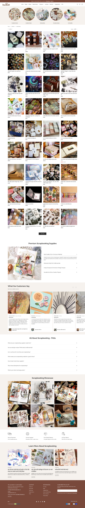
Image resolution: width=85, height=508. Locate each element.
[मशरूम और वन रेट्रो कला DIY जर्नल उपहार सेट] (16, 150)
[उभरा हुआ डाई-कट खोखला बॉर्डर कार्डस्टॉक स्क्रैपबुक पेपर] (34, 62)
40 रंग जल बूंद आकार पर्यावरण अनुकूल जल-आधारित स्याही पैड (50, 49)
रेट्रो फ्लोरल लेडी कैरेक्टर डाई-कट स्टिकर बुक (14, 115)
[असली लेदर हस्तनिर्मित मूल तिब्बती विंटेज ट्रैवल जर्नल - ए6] (34, 39)
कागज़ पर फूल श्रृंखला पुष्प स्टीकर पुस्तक (67, 138)
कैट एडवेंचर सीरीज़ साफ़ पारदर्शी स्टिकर (48, 226)
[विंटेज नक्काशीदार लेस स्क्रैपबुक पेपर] (34, 129)
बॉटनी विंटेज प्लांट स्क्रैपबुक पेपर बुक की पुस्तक (50, 159)
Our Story (44, 486)
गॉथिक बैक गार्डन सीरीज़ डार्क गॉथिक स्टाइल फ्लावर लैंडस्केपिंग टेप (15, 94)
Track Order (31, 488)
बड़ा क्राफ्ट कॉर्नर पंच (11, 48)
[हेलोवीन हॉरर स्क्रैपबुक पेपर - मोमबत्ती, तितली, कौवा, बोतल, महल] (69, 62)
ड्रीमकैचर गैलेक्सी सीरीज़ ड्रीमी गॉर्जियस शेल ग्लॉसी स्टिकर (33, 94)
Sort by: (72, 29)
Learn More (10, 496)
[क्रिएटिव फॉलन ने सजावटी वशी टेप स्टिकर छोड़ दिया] (69, 172)
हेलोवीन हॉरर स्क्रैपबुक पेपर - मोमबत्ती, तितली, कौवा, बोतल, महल (68, 72)
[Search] (77, 4)
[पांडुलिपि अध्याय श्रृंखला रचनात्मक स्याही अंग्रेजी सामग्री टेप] (69, 84)
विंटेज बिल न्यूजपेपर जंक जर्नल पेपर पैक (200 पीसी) (68, 115)
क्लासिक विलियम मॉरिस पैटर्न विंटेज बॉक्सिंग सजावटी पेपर (51, 115)
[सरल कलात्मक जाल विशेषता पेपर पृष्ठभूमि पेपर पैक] (69, 217)
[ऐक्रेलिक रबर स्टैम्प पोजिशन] (34, 194)
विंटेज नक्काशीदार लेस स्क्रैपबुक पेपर (31, 138)
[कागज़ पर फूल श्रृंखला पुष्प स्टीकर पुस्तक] (69, 129)
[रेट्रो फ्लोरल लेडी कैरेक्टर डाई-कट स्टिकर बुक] (16, 106)
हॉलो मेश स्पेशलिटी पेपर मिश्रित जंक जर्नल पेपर (49, 138)
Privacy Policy (45, 495)
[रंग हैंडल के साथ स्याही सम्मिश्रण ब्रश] (69, 194)
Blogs (44, 488)
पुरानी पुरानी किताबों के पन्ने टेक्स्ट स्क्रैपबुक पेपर (32, 159)
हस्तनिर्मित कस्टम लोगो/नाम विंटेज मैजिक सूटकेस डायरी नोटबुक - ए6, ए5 (51, 94)
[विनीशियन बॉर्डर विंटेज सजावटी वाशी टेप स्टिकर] (16, 217)
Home (9, 26)
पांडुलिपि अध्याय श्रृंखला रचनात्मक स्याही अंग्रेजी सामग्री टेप (69, 94)
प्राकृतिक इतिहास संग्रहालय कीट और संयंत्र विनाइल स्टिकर (50, 205)
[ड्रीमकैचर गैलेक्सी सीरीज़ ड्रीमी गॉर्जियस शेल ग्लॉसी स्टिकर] (34, 84)
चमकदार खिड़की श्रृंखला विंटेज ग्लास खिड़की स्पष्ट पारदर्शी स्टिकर (33, 116)
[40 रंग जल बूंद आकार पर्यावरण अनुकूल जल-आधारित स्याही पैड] (51, 39)
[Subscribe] (76, 491)
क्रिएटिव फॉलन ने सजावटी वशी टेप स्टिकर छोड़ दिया (68, 181)
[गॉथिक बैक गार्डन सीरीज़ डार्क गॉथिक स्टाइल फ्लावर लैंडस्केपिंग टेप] (16, 84)
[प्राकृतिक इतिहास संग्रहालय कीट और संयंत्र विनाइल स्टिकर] (51, 194)
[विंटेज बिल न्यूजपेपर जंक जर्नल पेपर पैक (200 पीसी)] (69, 106)
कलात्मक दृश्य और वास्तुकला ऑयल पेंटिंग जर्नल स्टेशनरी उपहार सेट (33, 182)
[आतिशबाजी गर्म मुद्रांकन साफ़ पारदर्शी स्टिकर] (16, 62)
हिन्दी (8, 501)
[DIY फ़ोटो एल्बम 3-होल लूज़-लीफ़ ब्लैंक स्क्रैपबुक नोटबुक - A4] (69, 150)
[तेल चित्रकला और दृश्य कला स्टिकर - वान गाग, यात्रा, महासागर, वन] (34, 217)
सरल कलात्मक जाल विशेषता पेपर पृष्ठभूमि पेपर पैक (68, 226)
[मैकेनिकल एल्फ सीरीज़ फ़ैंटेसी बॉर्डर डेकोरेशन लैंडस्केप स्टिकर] (69, 39)
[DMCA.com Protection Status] (17, 504)
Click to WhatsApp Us (20, 494)
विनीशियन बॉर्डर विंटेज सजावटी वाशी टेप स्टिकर (14, 226)
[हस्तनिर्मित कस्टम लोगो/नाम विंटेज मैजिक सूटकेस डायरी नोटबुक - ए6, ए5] (51, 84)
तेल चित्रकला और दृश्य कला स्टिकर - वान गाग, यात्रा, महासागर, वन (33, 227)
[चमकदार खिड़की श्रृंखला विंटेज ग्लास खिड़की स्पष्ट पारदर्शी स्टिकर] (34, 106)
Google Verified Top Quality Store (14, 489)
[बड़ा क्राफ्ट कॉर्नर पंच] (16, 39)
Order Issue (31, 490)
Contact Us (31, 486)
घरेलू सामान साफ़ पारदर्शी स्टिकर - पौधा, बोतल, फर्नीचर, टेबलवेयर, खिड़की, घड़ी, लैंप (51, 182)
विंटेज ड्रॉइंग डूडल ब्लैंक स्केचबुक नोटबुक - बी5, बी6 (15, 181)
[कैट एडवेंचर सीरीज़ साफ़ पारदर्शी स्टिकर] (51, 217)
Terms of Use (69, 493)
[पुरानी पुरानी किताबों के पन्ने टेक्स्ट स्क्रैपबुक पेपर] (34, 150)
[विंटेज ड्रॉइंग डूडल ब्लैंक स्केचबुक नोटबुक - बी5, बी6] (16, 172)
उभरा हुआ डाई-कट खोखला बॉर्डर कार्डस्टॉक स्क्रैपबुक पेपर (33, 72)
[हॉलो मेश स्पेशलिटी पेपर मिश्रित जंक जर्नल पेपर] (51, 129)
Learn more (10, 476)
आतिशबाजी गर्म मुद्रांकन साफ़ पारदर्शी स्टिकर (14, 71)
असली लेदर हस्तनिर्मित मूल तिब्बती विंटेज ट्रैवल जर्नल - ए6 (33, 49)
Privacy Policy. (74, 493)
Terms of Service (46, 493)
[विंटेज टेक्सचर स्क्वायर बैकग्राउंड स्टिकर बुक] (16, 194)
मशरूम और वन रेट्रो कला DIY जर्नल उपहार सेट (14, 159)
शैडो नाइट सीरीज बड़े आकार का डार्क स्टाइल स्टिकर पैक (51, 71)
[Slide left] (73, 287)
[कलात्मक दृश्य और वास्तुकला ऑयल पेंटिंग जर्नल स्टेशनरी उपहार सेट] (34, 172)
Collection (13, 26)
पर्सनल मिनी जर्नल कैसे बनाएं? (61, 469)
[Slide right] (76, 287)
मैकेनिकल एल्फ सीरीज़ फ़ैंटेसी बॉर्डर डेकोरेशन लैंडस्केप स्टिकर (68, 49)
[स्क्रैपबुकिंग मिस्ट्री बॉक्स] (16, 129)
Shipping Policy (45, 490)
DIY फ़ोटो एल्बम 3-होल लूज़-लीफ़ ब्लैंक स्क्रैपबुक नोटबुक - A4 (69, 160)
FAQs (30, 493)
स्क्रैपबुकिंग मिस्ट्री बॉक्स (11, 138)
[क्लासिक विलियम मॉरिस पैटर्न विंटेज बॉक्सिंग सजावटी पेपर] (51, 106)
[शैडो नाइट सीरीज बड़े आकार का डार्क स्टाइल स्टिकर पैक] (51, 62)
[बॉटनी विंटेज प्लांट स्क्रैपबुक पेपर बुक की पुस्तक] (51, 150)
